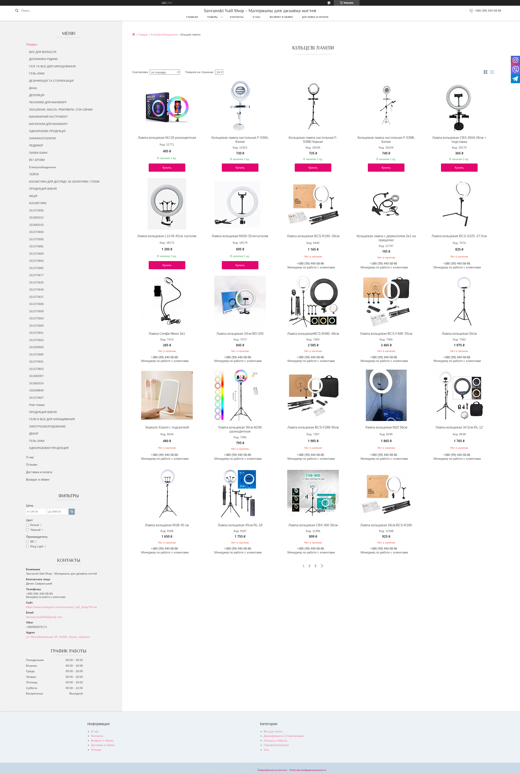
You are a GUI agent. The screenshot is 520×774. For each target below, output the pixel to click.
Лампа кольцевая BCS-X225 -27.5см (459, 236)
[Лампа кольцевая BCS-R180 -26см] (313, 204)
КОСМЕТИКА (38, 203)
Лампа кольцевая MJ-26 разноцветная (167, 137)
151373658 (36, 304)
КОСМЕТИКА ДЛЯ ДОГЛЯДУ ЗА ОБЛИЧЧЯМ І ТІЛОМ (64, 181)
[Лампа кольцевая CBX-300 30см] (313, 493)
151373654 (36, 340)
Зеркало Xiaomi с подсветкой (167, 427)
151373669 (36, 253)
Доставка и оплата (315, 17)
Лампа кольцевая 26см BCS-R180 (386, 525)
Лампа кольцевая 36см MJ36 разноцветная (240, 429)
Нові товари (37, 404)
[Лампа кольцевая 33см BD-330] (240, 301)
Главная (192, 17)
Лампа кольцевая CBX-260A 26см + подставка (459, 139)
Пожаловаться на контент (272, 770)
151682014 (36, 383)
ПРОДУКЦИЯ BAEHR (43, 188)
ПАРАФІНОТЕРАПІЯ (42, 138)
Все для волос (273, 731)
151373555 (36, 239)
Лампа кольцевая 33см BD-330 (240, 333)
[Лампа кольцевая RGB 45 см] (167, 493)
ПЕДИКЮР (36, 145)
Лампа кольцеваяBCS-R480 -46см (313, 333)
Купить (166, 167)
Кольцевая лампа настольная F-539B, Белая (386, 139)
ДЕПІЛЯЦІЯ (36, 95)
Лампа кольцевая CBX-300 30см (313, 525)
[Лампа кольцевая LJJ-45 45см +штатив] (167, 204)
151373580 (36, 354)
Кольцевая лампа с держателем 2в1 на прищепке (386, 238)
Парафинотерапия (276, 745)
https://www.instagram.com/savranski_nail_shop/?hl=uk (61, 607)
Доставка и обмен (103, 745)
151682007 (36, 376)
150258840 (36, 390)
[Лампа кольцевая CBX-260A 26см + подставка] (459, 105)
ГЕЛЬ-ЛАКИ (36, 73)
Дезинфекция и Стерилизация (284, 735)
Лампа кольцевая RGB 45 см (167, 525)
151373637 (36, 296)
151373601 (36, 361)
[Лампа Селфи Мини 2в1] (167, 301)
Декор (33, 87)
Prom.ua (278, 766)
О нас (257, 17)
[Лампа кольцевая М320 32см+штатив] (240, 204)
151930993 (36, 347)
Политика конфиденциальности (307, 770)
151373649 (36, 289)
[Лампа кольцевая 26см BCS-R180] (386, 493)
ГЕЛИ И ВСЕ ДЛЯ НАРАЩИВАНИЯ (52, 419)
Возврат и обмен (281, 17)
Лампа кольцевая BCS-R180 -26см (313, 236)
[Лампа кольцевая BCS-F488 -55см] (386, 301)
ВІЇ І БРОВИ (37, 159)
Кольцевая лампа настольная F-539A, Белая (240, 139)
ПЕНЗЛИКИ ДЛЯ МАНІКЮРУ (48, 102)
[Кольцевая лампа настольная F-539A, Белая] (240, 105)
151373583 (36, 325)
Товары (212, 17)
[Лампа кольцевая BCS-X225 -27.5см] (459, 204)
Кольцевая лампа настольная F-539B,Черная (313, 139)
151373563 (36, 318)
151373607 (36, 397)
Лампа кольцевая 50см (459, 333)
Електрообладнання (42, 167)
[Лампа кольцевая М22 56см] (386, 395)
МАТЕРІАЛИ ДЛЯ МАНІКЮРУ (48, 124)
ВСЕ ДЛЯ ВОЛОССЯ (42, 52)
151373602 (36, 368)
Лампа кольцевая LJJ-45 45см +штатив (166, 236)
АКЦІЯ (33, 196)
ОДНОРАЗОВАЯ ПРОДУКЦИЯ (49, 448)
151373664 (36, 260)
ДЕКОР (33, 433)
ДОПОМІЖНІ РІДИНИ (43, 59)
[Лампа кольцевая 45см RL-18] (240, 493)
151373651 (36, 332)
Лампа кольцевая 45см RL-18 (240, 525)
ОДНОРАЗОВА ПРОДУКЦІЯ (47, 131)
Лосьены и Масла (275, 740)
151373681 (36, 246)
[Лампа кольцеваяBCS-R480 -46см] (313, 301)
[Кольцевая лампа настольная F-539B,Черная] (313, 105)
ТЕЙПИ (34, 174)
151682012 (36, 217)
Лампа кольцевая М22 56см (386, 427)
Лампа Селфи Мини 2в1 (167, 333)
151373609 (36, 311)
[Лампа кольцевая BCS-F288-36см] (313, 395)
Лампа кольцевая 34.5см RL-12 (459, 427)
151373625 (36, 282)
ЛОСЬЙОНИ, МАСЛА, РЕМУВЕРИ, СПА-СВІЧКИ (61, 109)
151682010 (36, 224)
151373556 (36, 210)
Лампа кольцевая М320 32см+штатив (240, 236)
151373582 (36, 268)
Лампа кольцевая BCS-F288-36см (313, 427)
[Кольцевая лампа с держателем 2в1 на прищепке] (386, 204)
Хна (266, 749)
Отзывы (31, 464)
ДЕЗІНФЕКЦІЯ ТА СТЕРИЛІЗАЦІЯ (51, 80)
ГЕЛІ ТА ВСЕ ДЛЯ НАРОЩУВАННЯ (52, 66)
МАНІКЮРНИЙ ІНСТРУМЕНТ (48, 116)
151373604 (36, 232)
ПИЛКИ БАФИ (38, 152)
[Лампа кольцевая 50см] (459, 301)
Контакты (237, 17)
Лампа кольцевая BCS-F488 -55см (386, 333)
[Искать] (16, 10)
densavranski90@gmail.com (44, 617)
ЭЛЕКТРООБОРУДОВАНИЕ (47, 426)
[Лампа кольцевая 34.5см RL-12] (459, 395)
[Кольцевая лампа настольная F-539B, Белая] (386, 105)
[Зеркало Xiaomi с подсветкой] (167, 395)
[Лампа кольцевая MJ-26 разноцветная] (167, 105)
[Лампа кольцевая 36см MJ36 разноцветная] (240, 395)
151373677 (36, 275)
